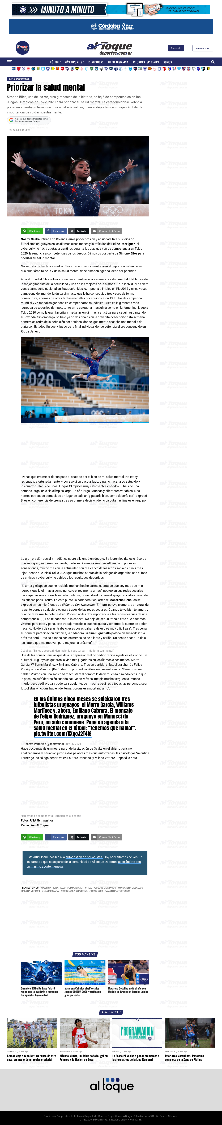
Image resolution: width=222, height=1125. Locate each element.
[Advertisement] (85, 449)
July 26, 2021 (73, 744)
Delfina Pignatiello (54, 888)
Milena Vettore (31, 891)
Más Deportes (73, 62)
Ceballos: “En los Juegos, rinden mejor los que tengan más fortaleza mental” (67, 650)
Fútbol (54, 62)
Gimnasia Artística (80, 888)
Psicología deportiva (75, 891)
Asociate (176, 48)
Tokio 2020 (97, 891)
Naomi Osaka (51, 891)
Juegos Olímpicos (105, 888)
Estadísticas (95, 62)
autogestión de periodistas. (84, 857)
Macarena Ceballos (131, 888)
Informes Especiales (146, 62)
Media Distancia (118, 62)
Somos (168, 62)
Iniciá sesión (202, 48)
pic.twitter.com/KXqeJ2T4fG (63, 734)
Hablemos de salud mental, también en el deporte (51, 816)
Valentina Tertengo (118, 891)
